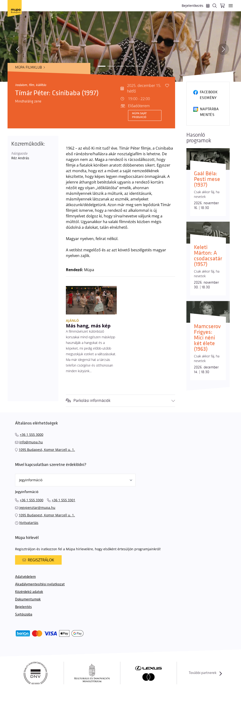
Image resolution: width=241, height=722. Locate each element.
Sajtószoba (23, 614)
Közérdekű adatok (29, 592)
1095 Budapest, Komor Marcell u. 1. (47, 449)
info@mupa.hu (31, 442)
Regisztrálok (41, 560)
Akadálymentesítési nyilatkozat (40, 584)
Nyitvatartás (28, 522)
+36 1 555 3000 (31, 434)
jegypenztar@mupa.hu (37, 507)
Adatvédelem (25, 577)
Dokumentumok (28, 599)
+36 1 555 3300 (31, 500)
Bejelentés (23, 607)
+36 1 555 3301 (63, 500)
